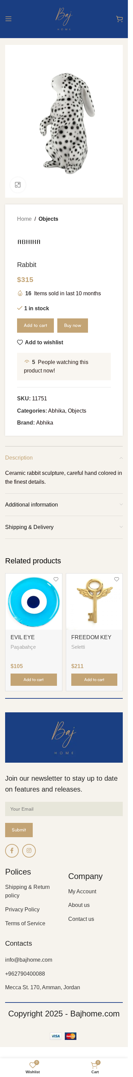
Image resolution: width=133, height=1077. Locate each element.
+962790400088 (25, 974)
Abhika (56, 411)
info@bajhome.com (28, 960)
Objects (48, 219)
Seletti (78, 647)
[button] (34, 680)
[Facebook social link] (12, 851)
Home (24, 219)
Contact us (81, 919)
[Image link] (64, 737)
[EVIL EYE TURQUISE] (33, 602)
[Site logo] (64, 18)
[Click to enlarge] (18, 185)
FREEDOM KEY (91, 637)
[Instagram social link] (29, 851)
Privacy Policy (22, 909)
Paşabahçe (23, 647)
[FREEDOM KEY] (94, 602)
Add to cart (35, 325)
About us (79, 905)
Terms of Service (25, 923)
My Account (82, 891)
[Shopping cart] (119, 19)
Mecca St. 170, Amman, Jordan (42, 987)
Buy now (72, 325)
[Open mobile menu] (8, 19)
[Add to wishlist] (56, 579)
